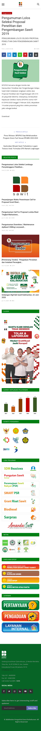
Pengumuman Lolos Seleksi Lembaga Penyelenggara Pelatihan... (17, 165)
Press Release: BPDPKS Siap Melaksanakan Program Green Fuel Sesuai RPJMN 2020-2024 (20, 137)
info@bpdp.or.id (7, 670)
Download (5, 116)
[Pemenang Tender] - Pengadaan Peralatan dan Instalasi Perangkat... (19, 261)
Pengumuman (7, 13)
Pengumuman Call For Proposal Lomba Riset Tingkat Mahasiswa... (20, 213)
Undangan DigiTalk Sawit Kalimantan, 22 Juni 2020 (20, 296)
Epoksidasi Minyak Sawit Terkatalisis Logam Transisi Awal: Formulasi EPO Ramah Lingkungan (20, 147)
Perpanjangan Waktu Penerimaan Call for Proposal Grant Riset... (19, 201)
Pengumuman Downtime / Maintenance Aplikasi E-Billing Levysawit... (18, 225)
